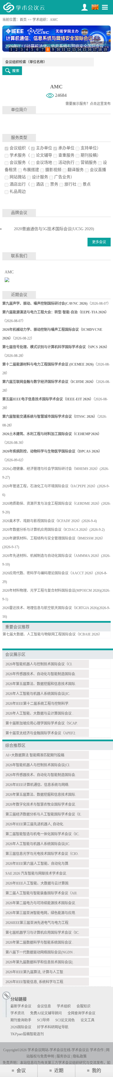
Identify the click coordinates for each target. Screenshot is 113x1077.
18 (100, 50)
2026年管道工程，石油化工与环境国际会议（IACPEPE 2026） (49, 486)
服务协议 (63, 1056)
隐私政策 (80, 1056)
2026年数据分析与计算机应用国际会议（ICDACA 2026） (46, 530)
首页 (23, 20)
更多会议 (99, 242)
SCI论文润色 (65, 1020)
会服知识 (83, 1006)
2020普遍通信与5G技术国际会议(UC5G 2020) (54, 229)
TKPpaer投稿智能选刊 (27, 1034)
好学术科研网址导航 (52, 1027)
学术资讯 (17, 1013)
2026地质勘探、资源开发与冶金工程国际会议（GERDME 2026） (51, 504)
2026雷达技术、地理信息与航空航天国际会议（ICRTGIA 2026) (50, 608)
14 (79, 50)
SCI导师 (43, 1020)
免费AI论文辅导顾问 (46, 1013)
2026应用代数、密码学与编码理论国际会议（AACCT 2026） (48, 573)
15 (84, 50)
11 (63, 50)
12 (68, 50)
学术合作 (97, 1050)
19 (105, 50)
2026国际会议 (20, 1027)
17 (94, 50)
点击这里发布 (100, 104)
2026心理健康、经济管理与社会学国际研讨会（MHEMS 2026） (51, 469)
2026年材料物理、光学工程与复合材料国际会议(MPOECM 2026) (51, 591)
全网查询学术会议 (81, 1013)
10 (58, 50)
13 (74, 50)
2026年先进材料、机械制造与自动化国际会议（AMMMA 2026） (51, 556)
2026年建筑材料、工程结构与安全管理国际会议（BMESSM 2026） (53, 538)
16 (89, 50)
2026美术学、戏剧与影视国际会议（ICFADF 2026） (42, 521)
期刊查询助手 (20, 1020)
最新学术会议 (20, 1006)
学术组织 (39, 20)
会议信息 (44, 1006)
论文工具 (87, 1020)
